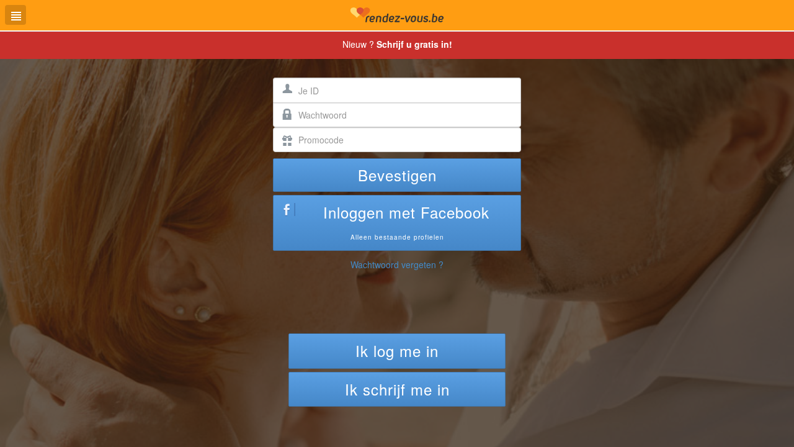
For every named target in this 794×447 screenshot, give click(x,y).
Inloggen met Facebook (406, 221)
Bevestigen (397, 175)
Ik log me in (397, 350)
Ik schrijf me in (397, 389)
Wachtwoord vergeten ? (397, 264)
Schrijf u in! (414, 44)
